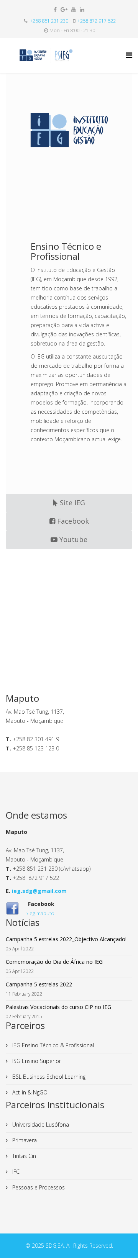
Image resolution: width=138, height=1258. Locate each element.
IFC (15, 1171)
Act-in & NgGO (29, 1092)
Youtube (72, 539)
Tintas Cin (23, 1156)
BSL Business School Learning (48, 1076)
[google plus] (64, 9)
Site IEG (71, 502)
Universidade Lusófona (40, 1124)
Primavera (24, 1140)
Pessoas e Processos (38, 1187)
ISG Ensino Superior (36, 1061)
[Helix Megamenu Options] (129, 55)
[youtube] (73, 9)
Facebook (72, 521)
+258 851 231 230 (49, 21)
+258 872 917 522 (96, 21)
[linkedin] (82, 9)
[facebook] (55, 9)
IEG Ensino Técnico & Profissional (52, 1045)
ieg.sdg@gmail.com (39, 890)
